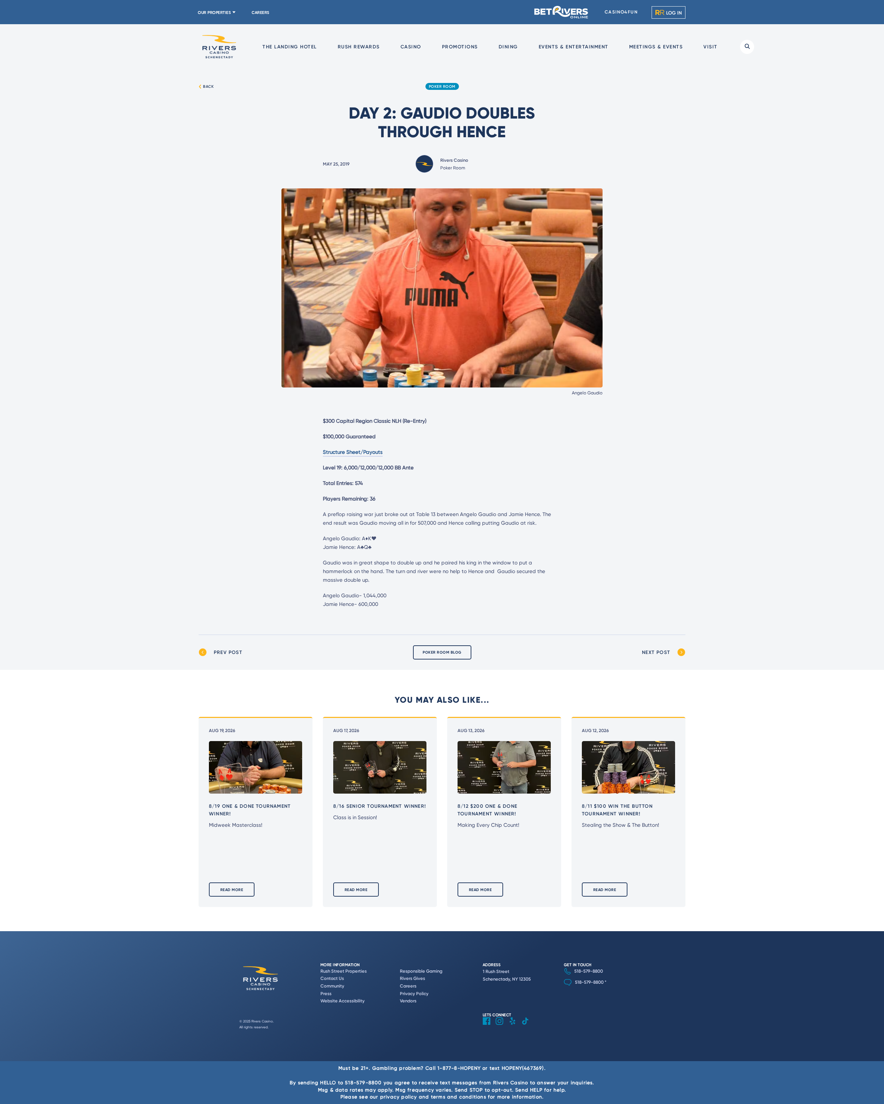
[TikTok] (527, 1026)
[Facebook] (489, 1026)
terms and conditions (458, 1097)
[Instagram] (502, 1026)
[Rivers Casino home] (219, 46)
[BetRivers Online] (561, 12)
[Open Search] (747, 47)
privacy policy (398, 1097)
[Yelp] (515, 1026)
